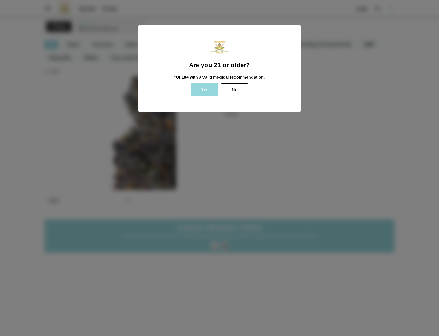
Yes (204, 89)
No (234, 89)
